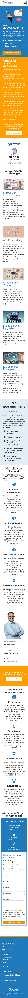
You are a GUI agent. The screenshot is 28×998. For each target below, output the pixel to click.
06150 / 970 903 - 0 (11, 653)
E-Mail (14, 838)
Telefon (14, 847)
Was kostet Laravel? (14, 437)
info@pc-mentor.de (10, 661)
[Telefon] (14, 843)
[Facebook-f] (3, 966)
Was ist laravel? (12, 411)
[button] (25, 3)
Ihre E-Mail (6, 881)
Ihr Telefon (6, 887)
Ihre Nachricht (7, 899)
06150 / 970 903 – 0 (14, 849)
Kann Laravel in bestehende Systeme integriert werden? (12, 458)
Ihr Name (5, 875)
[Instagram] (7, 966)
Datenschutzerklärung (16, 910)
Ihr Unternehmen (7, 893)
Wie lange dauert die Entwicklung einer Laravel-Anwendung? (12, 443)
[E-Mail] (14, 834)
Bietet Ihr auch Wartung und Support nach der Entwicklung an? (13, 450)
